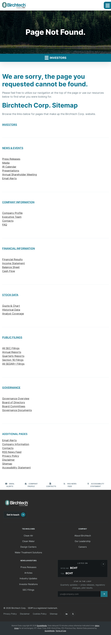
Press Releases (11, 158)
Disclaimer (8, 459)
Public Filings (12, 337)
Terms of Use (61, 631)
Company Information (18, 202)
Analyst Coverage (13, 313)
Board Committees (13, 406)
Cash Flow (8, 271)
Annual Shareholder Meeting (19, 174)
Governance (11, 387)
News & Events (12, 147)
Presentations (10, 170)
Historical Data (11, 309)
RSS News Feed (11, 452)
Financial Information (18, 248)
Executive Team (12, 216)
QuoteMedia (42, 625)
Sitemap (7, 463)
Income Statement (13, 263)
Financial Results (12, 259)
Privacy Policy (10, 455)
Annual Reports (11, 352)
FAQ (4, 224)
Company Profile (12, 213)
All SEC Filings (10, 348)
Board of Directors (13, 402)
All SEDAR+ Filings (13, 363)
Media (6, 162)
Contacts (7, 220)
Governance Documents (17, 410)
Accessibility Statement (16, 467)
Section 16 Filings (12, 359)
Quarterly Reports (13, 356)
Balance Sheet (11, 267)
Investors (57, 58)
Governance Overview (15, 398)
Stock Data (10, 294)
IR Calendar (9, 166)
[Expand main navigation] (107, 5)
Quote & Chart (11, 305)
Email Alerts (9, 178)
